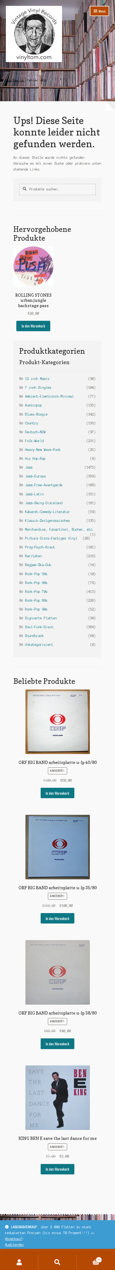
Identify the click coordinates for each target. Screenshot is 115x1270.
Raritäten (33, 556)
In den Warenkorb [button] (33, 326)
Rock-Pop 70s (36, 591)
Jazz (29, 467)
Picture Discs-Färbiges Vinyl (51, 538)
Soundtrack (34, 636)
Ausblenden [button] (14, 1244)
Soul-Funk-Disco (39, 627)
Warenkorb (88, 1258)
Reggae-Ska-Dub (38, 565)
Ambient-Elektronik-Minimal (49, 396)
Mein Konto (19, 1262)
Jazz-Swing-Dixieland (44, 503)
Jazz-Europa (35, 476)
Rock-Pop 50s (36, 574)
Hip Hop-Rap (35, 458)
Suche (57, 1262)
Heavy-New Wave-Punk (43, 449)
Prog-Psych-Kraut (40, 547)
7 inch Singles (38, 387)
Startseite (14, 80)
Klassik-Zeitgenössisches (47, 520)
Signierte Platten (41, 618)
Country (31, 423)
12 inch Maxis (37, 378)
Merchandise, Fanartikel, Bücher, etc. (59, 529)
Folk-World (34, 441)
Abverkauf (13, 1239)
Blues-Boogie (36, 414)
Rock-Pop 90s (36, 609)
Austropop (33, 405)
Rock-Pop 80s (36, 600)
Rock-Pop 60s (36, 583)
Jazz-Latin (34, 494)
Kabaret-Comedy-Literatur (47, 512)
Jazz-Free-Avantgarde (44, 485)
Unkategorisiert (39, 644)
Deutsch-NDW (35, 432)
